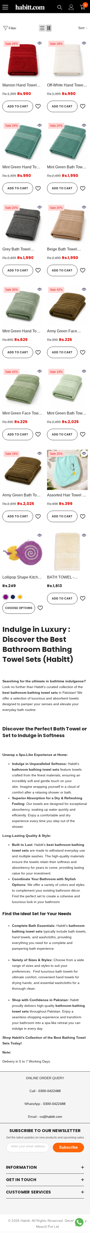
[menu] (5, 7)
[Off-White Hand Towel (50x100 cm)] (67, 60)
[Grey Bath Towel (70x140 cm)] (22, 224)
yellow (20, 597)
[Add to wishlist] (38, 106)
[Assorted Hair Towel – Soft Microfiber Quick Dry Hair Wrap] (67, 470)
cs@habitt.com (51, 1116)
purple (6, 597)
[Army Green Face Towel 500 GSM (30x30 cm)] (67, 306)
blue (13, 597)
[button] (42, 28)
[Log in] (71, 7)
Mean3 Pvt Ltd (47, 1226)
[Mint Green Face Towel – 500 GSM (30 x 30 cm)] (22, 388)
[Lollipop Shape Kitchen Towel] (22, 552)
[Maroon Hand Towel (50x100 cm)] (22, 60)
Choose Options (18, 608)
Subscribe (68, 1147)
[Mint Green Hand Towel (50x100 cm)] (22, 142)
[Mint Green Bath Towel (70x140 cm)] (67, 142)
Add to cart (17, 106)
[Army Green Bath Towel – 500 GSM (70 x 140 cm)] (22, 470)
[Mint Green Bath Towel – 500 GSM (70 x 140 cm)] (67, 388)
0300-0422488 (49, 1091)
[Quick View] (39, 43)
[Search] (60, 7)
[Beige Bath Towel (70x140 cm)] (67, 224)
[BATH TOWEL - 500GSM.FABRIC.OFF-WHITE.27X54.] (67, 552)
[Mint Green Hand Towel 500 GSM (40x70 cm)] (22, 306)
